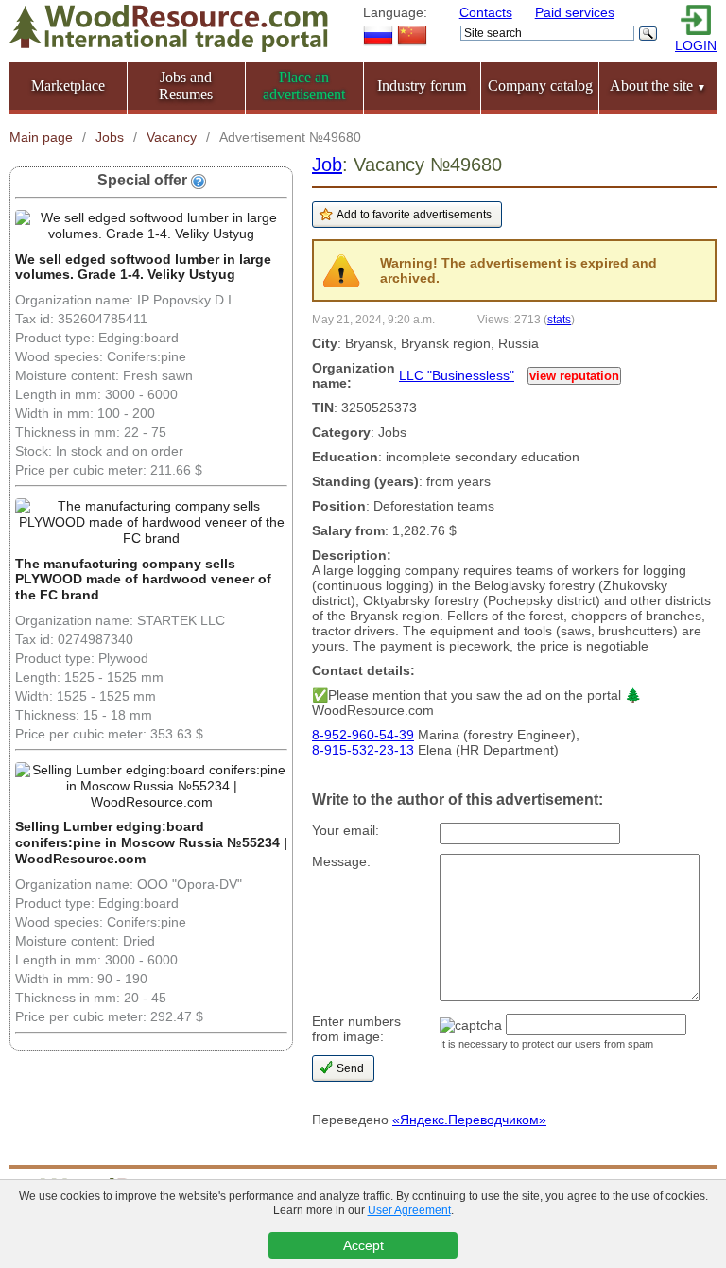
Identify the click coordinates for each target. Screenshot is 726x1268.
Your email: (345, 830)
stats (559, 319)
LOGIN (696, 45)
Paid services (574, 12)
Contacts (485, 12)
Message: (341, 861)
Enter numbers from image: (356, 1029)
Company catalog (540, 86)
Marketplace (68, 86)
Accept (363, 1245)
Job (327, 164)
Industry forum (421, 86)
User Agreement (409, 1210)
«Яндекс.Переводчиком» (469, 1119)
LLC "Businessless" (456, 375)
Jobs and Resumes (186, 85)
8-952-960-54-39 (363, 734)
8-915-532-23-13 (363, 749)
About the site (658, 86)
